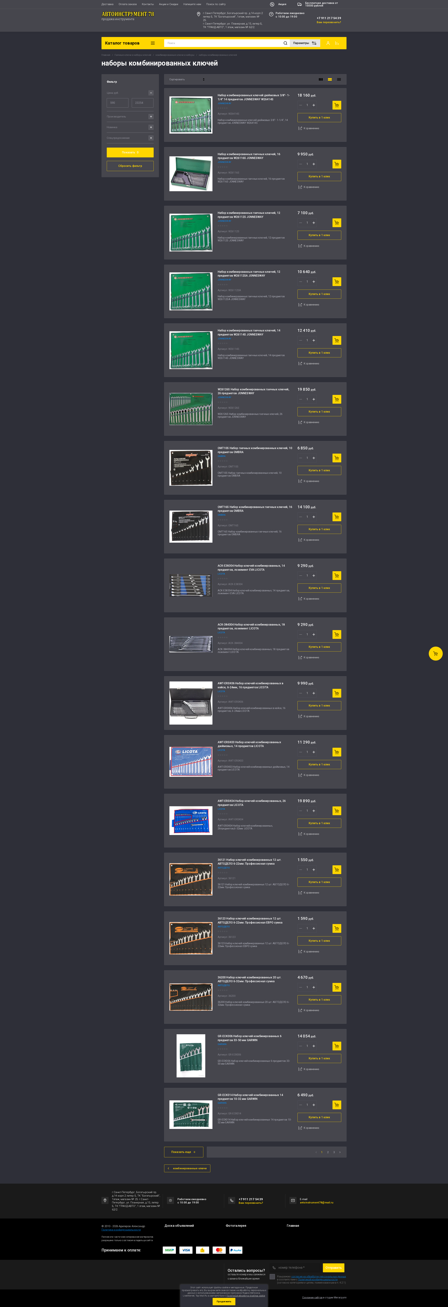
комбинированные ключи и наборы (175, 55)
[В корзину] (336, 105)
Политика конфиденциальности (121, 1229)
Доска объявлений (179, 1225)
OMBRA (222, 456)
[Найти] (285, 43)
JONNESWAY (224, 103)
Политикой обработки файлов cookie (245, 1295)
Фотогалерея (236, 1225)
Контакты (148, 4)
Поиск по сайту (216, 4)
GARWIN (222, 1044)
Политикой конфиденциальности (318, 1279)
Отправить (334, 1267)
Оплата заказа (128, 4)
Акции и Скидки (168, 4)
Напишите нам (192, 4)
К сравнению (311, 128)
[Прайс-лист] (339, 79)
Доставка (107, 4)
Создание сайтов (312, 1297)
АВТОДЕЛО (224, 867)
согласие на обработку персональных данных (318, 1276)
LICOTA (221, 573)
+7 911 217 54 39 (329, 18)
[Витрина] (320, 79)
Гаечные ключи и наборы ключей (133, 55)
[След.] (339, 1152)
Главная (106, 55)
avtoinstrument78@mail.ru (317, 1202)
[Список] (329, 79)
